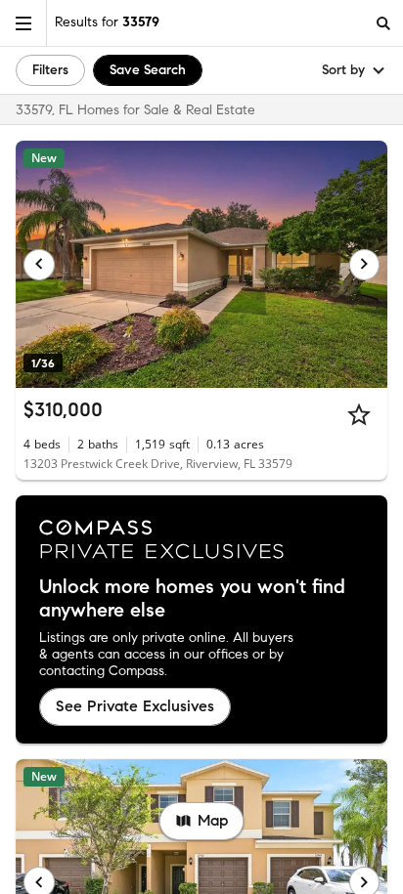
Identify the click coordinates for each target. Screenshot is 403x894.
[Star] (359, 414)
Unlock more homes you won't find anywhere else (192, 598)
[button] (23, 23)
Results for (107, 22)
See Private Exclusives (135, 706)
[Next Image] (365, 264)
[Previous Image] (39, 264)
